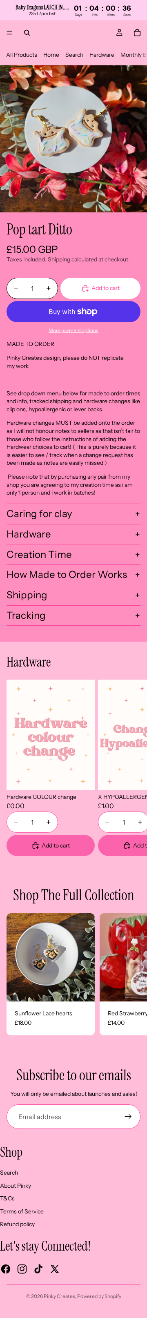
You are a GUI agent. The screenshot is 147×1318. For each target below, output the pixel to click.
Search (74, 54)
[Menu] (9, 32)
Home (51, 54)
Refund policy (17, 1224)
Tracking (26, 615)
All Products (21, 54)
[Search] (27, 33)
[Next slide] (130, 768)
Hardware (101, 54)
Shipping (27, 595)
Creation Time (39, 554)
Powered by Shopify (99, 1296)
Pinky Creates (59, 1296)
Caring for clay (39, 514)
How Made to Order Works (67, 574)
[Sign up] (128, 1116)
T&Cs (7, 1198)
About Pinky (15, 1185)
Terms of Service (22, 1211)
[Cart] (137, 33)
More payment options (73, 330)
